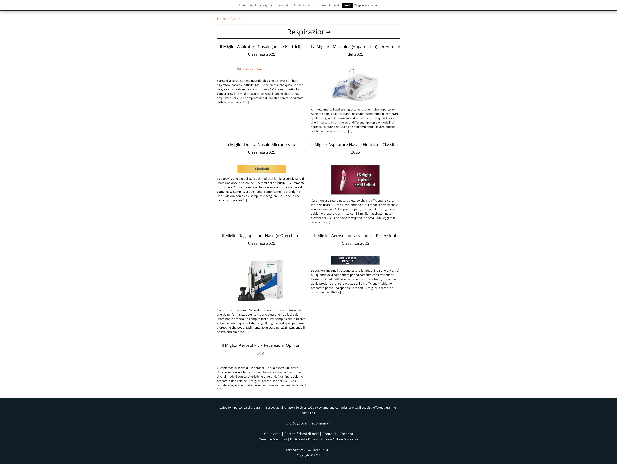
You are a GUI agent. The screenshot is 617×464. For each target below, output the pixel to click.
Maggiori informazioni (366, 5)
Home (222, 18)
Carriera (346, 433)
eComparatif (321, 423)
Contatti (329, 433)
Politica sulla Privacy (304, 439)
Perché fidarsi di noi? (301, 433)
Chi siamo (272, 433)
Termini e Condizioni (273, 439)
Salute (235, 18)
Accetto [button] (347, 5)
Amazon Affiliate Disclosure (339, 439)
